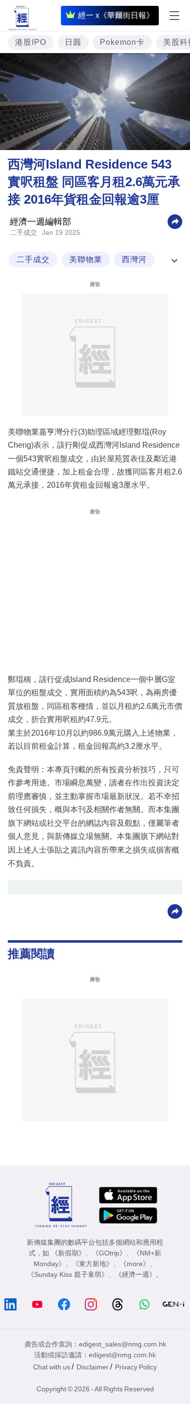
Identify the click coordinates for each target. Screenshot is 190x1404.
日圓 (73, 42)
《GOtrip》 (109, 1253)
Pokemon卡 (122, 42)
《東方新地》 (92, 1264)
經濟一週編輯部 (40, 222)
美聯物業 (85, 259)
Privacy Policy (136, 1367)
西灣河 (134, 259)
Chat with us (51, 1367)
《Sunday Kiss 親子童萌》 (67, 1274)
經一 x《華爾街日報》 (116, 15)
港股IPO (30, 42)
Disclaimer (92, 1367)
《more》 (135, 1264)
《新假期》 (68, 1253)
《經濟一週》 (135, 1274)
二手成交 (23, 232)
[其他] (175, 221)
